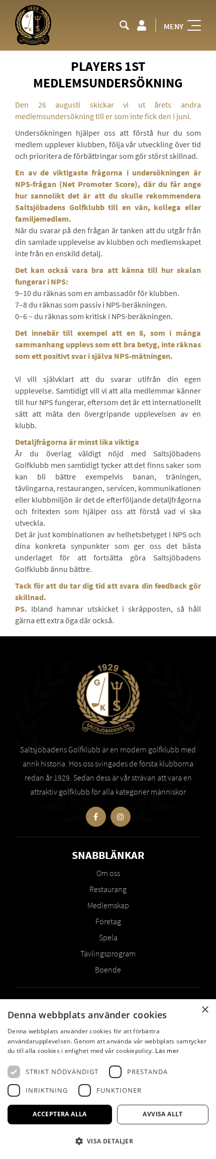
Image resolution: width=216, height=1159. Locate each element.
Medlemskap (108, 905)
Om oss (108, 873)
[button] (108, 1141)
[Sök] (124, 25)
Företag (108, 921)
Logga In (141, 25)
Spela (108, 937)
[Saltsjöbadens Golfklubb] (33, 25)
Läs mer (167, 1050)
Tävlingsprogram (108, 953)
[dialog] (108, 1079)
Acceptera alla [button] (60, 1114)
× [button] (204, 1010)
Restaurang (108, 889)
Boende (108, 969)
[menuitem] (124, 25)
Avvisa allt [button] (162, 1114)
